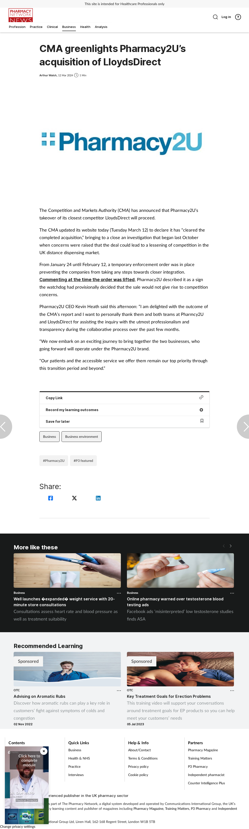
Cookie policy (138, 775)
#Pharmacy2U (53, 460)
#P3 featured (83, 460)
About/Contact (139, 750)
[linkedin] (98, 498)
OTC (17, 690)
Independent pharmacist (206, 775)
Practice (74, 766)
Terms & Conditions (143, 758)
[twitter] (75, 498)
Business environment (81, 436)
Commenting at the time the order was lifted (87, 279)
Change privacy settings (17, 826)
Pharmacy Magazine (203, 750)
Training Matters (200, 758)
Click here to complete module (29, 760)
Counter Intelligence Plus (206, 783)
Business (49, 436)
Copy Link (54, 398)
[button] (230, 546)
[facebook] (51, 498)
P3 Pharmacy (198, 766)
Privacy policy (138, 766)
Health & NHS (79, 758)
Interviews (76, 775)
